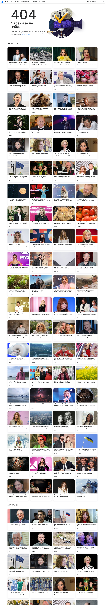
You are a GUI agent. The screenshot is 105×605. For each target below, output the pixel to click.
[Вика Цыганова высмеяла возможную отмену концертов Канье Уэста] (64, 194)
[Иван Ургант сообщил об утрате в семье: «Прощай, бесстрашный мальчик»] (64, 103)
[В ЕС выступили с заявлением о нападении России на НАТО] (18, 171)
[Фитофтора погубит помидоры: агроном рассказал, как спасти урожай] (87, 217)
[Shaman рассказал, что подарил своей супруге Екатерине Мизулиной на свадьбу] (87, 587)
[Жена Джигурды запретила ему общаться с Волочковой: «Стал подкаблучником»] (64, 330)
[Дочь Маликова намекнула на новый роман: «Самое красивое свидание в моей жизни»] (87, 308)
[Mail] (2, 1)
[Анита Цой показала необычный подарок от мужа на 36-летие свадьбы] (87, 171)
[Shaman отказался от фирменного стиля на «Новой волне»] (64, 126)
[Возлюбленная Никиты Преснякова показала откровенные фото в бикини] (41, 285)
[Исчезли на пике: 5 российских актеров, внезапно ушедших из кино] (18, 512)
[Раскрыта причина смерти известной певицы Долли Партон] (41, 194)
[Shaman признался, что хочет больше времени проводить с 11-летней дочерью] (64, 80)
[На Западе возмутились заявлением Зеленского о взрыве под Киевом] (41, 587)
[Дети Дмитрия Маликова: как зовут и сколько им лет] (41, 148)
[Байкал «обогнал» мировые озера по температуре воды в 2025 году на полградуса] (18, 399)
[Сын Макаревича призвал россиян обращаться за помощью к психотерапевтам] (41, 80)
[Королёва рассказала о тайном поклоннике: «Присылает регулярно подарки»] (41, 467)
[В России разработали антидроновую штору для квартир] (64, 262)
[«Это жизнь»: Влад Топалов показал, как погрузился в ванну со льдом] (64, 399)
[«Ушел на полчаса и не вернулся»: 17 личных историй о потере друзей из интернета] (18, 330)
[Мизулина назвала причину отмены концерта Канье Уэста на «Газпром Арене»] (41, 308)
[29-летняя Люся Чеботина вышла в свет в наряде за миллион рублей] (18, 262)
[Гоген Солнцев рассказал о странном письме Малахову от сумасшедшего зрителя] (41, 171)
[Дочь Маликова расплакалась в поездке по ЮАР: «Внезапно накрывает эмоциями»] (87, 285)
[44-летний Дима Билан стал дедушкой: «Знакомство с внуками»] (41, 565)
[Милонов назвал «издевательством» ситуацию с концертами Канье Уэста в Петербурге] (87, 194)
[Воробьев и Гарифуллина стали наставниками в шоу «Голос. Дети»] (41, 512)
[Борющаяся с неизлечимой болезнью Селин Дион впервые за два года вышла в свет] (87, 535)
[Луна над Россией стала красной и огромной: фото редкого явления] (18, 194)
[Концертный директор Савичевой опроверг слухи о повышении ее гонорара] (64, 308)
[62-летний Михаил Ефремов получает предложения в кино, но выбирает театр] (87, 262)
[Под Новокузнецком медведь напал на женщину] (41, 103)
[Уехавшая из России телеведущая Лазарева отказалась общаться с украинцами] (18, 444)
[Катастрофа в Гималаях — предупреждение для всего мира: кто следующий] (41, 57)
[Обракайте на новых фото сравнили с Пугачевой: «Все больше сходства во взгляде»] (64, 421)
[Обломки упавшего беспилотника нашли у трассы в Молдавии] (64, 587)
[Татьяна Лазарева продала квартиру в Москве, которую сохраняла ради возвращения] (64, 148)
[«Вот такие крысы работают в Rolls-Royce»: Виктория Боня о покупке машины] (18, 103)
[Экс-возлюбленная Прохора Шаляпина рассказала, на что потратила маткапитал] (64, 57)
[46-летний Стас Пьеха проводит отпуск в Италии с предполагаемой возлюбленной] (18, 308)
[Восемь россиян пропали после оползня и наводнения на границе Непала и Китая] (41, 421)
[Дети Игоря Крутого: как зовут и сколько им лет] (41, 126)
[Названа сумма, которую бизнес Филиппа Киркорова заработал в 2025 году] (64, 535)
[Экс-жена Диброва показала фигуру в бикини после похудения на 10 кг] (64, 490)
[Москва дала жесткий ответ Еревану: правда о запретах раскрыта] (64, 565)
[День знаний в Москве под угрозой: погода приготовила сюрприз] (18, 126)
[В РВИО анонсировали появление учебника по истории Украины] (87, 444)
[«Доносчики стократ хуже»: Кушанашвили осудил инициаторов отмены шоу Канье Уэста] (87, 126)
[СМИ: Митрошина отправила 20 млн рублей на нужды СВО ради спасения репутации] (64, 239)
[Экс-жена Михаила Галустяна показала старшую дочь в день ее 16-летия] (87, 421)
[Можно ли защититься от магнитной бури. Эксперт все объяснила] (87, 512)
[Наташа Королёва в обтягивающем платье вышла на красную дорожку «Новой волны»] (87, 57)
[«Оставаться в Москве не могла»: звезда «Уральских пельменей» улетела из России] (41, 239)
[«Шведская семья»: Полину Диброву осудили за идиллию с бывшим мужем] (41, 376)
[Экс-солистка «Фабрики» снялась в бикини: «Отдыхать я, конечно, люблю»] (18, 421)
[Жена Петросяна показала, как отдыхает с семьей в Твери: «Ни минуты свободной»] (41, 444)
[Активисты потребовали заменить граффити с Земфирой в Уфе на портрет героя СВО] (64, 512)
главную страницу (26, 34)
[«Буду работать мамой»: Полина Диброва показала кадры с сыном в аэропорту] (87, 565)
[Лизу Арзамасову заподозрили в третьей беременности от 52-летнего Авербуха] (64, 444)
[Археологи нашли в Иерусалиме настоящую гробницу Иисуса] (64, 217)
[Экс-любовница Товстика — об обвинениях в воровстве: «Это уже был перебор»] (41, 490)
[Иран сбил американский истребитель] (87, 490)
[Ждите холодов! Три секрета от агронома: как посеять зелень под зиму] (18, 285)
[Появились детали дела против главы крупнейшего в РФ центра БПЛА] (87, 103)
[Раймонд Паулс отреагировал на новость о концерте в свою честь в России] (18, 587)
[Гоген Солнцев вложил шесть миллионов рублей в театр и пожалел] (64, 171)
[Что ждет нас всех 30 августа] (41, 399)
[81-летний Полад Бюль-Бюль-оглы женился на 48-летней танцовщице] (18, 565)
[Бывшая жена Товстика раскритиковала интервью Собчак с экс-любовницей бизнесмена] (87, 148)
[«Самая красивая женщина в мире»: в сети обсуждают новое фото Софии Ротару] (87, 353)
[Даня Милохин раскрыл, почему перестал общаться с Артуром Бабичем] (18, 217)
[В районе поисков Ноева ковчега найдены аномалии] (18, 467)
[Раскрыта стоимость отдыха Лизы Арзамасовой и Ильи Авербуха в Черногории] (41, 262)
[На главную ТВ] (4, 1)
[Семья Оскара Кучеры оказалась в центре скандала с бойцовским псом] (18, 80)
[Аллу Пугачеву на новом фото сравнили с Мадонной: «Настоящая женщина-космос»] (41, 330)
